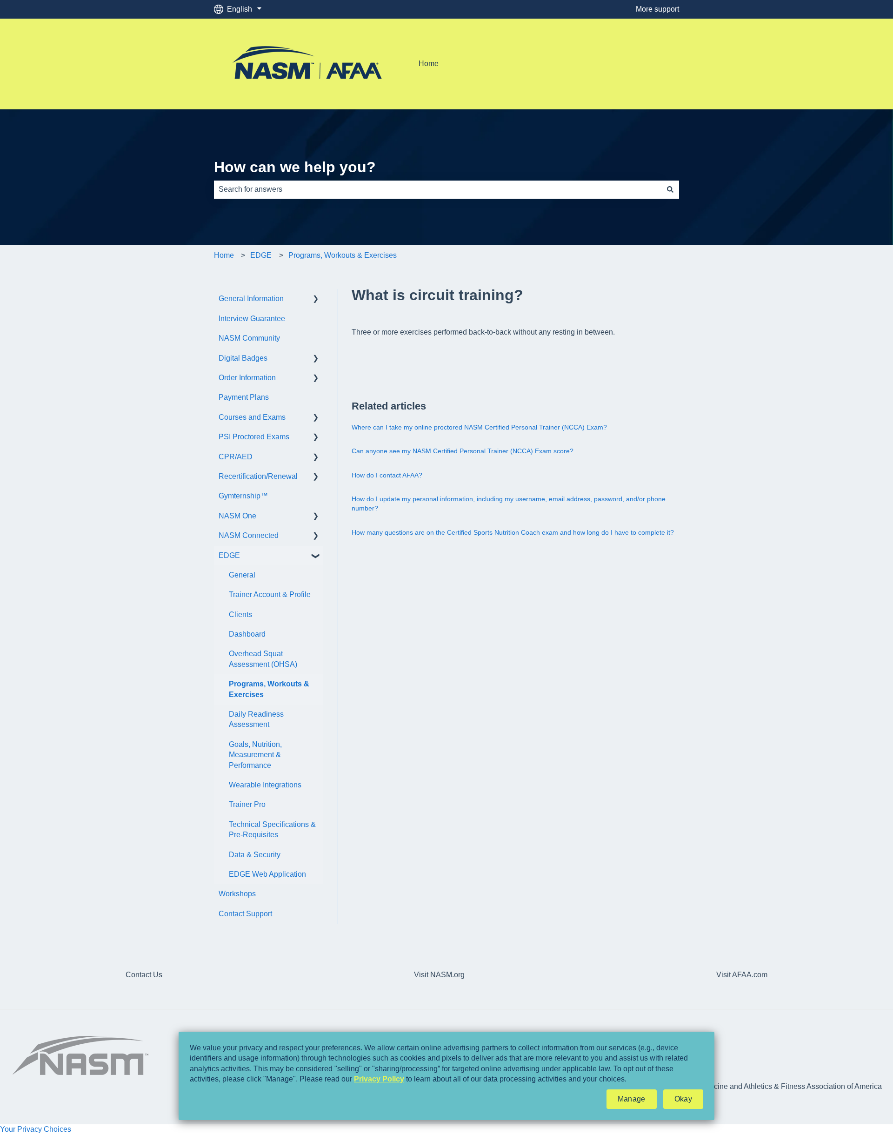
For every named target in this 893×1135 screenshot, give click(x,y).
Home (429, 63)
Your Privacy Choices (35, 1129)
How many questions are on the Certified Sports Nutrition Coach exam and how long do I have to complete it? (513, 532)
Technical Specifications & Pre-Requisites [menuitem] (272, 829)
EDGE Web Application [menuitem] (267, 874)
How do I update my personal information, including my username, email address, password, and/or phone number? (509, 503)
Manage (632, 1099)
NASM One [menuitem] (237, 516)
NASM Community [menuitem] (249, 338)
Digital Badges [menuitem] (243, 358)
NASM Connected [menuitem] (249, 535)
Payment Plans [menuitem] (244, 397)
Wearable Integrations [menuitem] (265, 785)
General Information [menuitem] (251, 298)
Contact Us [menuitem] (144, 975)
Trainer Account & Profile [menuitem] (270, 594)
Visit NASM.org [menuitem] (439, 975)
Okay (683, 1099)
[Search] (670, 189)
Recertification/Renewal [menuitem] (258, 476)
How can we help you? (295, 167)
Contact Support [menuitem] (245, 914)
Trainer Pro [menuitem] (247, 804)
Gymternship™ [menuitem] (243, 496)
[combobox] (437, 189)
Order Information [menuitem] (247, 378)
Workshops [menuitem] (237, 894)
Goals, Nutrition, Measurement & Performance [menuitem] (255, 754)
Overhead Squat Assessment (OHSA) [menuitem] (263, 659)
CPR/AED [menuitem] (236, 457)
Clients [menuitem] (240, 614)
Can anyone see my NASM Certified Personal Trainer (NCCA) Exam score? (462, 451)
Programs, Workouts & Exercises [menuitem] (269, 689)
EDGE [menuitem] (229, 555)
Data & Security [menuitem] (254, 855)
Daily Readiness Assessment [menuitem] (256, 719)
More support (657, 9)
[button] (315, 299)
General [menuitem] (242, 575)
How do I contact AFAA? (387, 475)
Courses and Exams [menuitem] (252, 417)
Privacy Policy (379, 1079)
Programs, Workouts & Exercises (342, 255)
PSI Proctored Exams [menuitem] (254, 437)
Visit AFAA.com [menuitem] (741, 975)
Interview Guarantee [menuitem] (252, 318)
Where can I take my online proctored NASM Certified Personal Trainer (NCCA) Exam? (479, 427)
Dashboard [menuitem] (247, 634)
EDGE (261, 255)
